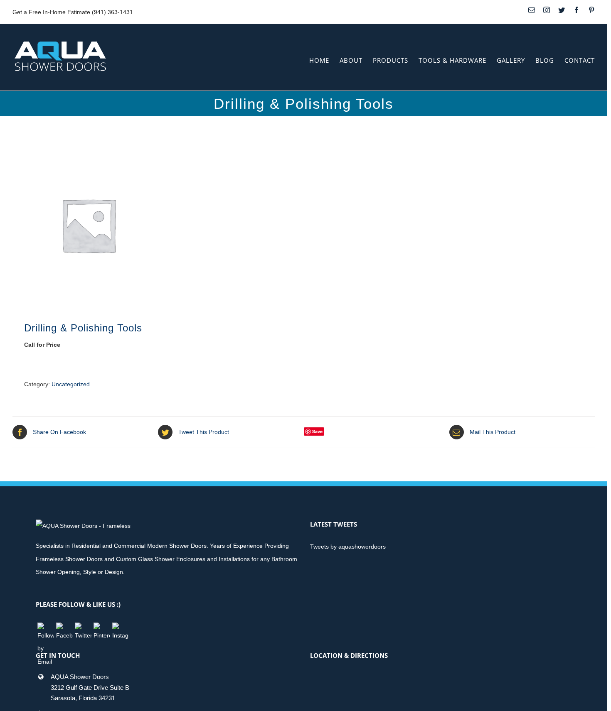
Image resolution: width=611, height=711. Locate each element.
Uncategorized (71, 384)
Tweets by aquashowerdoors (348, 546)
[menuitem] (324, 60)
